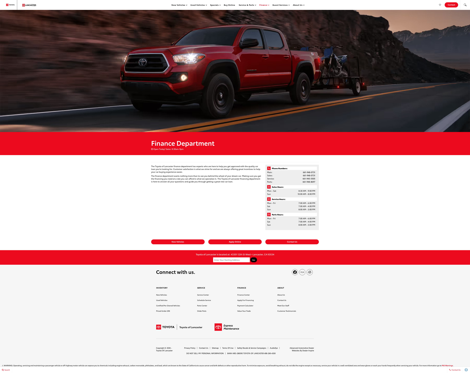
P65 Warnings (447, 365)
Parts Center (202, 305)
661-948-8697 (309, 181)
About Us (281, 295)
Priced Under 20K (163, 311)
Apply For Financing (245, 300)
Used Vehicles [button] (197, 5)
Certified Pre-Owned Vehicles (168, 305)
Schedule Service (204, 300)
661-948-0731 (309, 172)
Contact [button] (451, 4)
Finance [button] (263, 5)
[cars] (302, 272)
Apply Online (235, 241)
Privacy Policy (189, 348)
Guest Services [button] (280, 5)
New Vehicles (178, 241)
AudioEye (274, 348)
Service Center (203, 295)
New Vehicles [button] (178, 5)
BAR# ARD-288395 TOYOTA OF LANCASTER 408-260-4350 (251, 353)
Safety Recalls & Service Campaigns (251, 348)
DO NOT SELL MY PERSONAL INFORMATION (205, 353)
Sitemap (215, 348)
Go (253, 259)
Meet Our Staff (283, 305)
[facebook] (295, 272)
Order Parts (201, 311)
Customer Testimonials (286, 311)
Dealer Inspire (308, 350)
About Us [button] (298, 5)
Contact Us (292, 241)
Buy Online (229, 4)
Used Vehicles (161, 300)
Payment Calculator (245, 305)
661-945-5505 (309, 178)
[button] (465, 5)
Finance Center (243, 295)
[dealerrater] (310, 272)
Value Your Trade (244, 311)
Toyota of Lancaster (164, 350)
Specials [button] (214, 5)
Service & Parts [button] (246, 5)
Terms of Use (227, 348)
